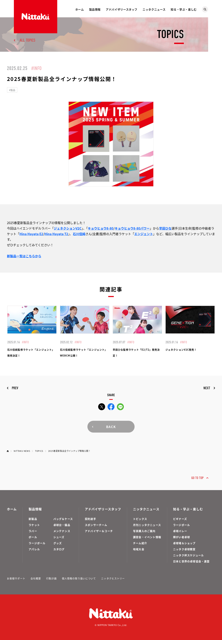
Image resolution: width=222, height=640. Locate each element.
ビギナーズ (180, 518)
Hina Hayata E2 (31, 234)
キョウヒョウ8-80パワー (132, 228)
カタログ (59, 549)
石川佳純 (79, 234)
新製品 (33, 518)
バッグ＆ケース (63, 518)
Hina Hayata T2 (56, 234)
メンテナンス (61, 531)
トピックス (140, 518)
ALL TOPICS (27, 40)
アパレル (34, 549)
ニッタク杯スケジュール (188, 555)
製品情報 (95, 9)
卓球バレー (180, 531)
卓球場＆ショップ (184, 543)
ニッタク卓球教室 (184, 549)
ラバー (33, 531)
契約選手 (90, 518)
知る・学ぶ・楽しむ (184, 9)
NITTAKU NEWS (22, 450)
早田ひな (165, 228)
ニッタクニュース (154, 9)
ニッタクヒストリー (113, 578)
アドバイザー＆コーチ (99, 531)
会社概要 (36, 578)
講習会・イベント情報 (147, 537)
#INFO (36, 68)
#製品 (12, 90)
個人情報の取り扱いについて (79, 578)
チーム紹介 (140, 543)
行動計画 (51, 578)
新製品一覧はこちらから (24, 256)
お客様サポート (16, 578)
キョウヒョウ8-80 (100, 228)
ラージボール (37, 543)
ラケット (34, 525)
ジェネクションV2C (68, 228)
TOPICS (39, 450)
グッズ (57, 543)
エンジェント (143, 234)
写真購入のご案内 (144, 531)
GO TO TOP (197, 478)
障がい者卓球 (181, 537)
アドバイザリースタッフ (121, 9)
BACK (111, 426)
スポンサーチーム (96, 525)
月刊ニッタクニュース (147, 525)
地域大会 (138, 549)
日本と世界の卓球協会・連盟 (191, 561)
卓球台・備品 (61, 525)
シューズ (59, 537)
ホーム (79, 9)
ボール (33, 537)
